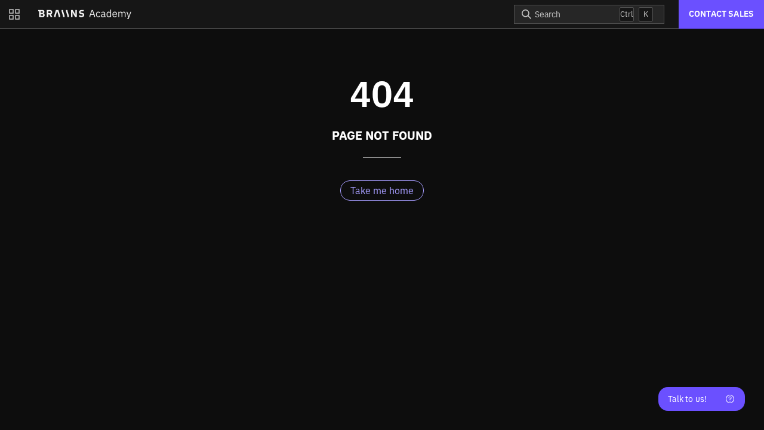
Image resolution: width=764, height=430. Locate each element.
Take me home (382, 190)
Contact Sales (721, 13)
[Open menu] (14, 14)
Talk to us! (687, 399)
